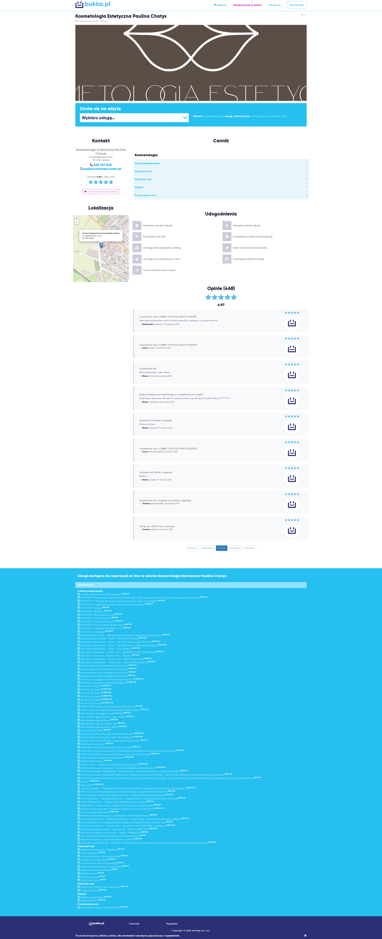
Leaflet (125, 281)
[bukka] (114, 4)
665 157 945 (103, 165)
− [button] (76, 222)
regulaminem (171, 935)
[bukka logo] (96, 923)
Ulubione (221, 5)
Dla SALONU (297, 5)
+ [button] (76, 218)
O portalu (134, 923)
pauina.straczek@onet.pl (102, 169)
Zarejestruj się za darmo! (247, 5)
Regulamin (172, 923)
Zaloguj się (274, 5)
